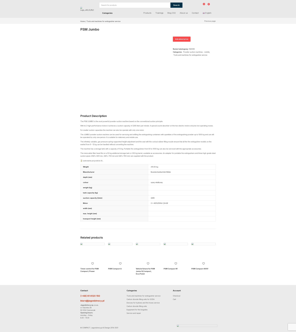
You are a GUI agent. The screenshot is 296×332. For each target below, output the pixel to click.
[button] (207, 5)
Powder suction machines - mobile (196, 52)
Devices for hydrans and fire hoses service (143, 303)
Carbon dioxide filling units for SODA (140, 299)
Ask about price (181, 39)
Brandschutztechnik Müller (161, 172)
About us (184, 13)
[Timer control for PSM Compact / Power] (92, 252)
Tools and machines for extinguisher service (103, 21)
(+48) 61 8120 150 (90, 295)
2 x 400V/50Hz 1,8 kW (159, 203)
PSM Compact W (171, 269)
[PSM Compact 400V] (203, 252)
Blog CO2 (171, 13)
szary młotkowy (157, 182)
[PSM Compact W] (176, 252)
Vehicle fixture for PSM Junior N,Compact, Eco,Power (145, 271)
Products (147, 13)
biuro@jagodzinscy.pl (92, 300)
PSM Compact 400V (199, 269)
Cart (174, 299)
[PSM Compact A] (120, 252)
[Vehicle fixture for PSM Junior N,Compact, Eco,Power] (148, 252)
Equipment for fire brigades (137, 310)
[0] (202, 5)
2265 (153, 198)
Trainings (159, 13)
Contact (195, 13)
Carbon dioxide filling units (137, 306)
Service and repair (134, 313)
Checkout (176, 296)
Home (82, 21)
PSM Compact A (115, 269)
